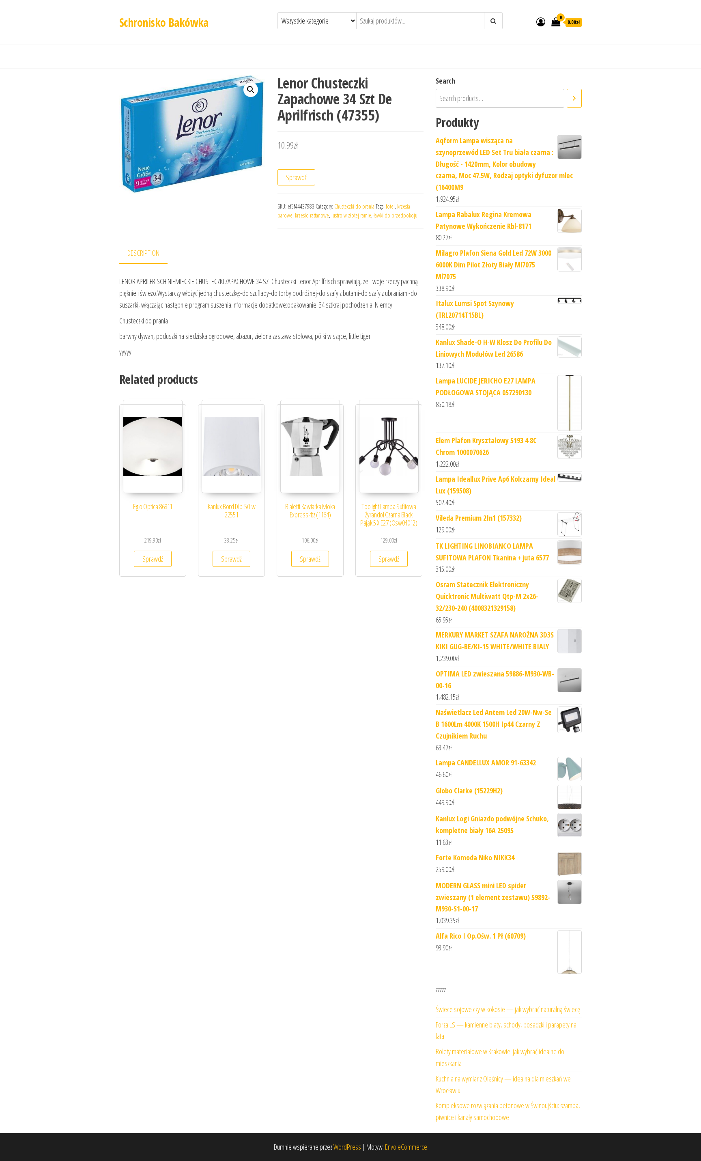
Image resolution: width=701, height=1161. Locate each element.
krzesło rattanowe (312, 215)
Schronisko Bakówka (164, 22)
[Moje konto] (540, 21)
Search (445, 81)
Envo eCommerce (406, 1147)
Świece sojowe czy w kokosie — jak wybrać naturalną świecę (508, 1009)
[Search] (574, 98)
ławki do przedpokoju (395, 215)
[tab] (149, 253)
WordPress (347, 1147)
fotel (390, 206)
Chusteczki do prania (354, 206)
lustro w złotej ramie (351, 215)
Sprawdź (296, 177)
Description (143, 253)
